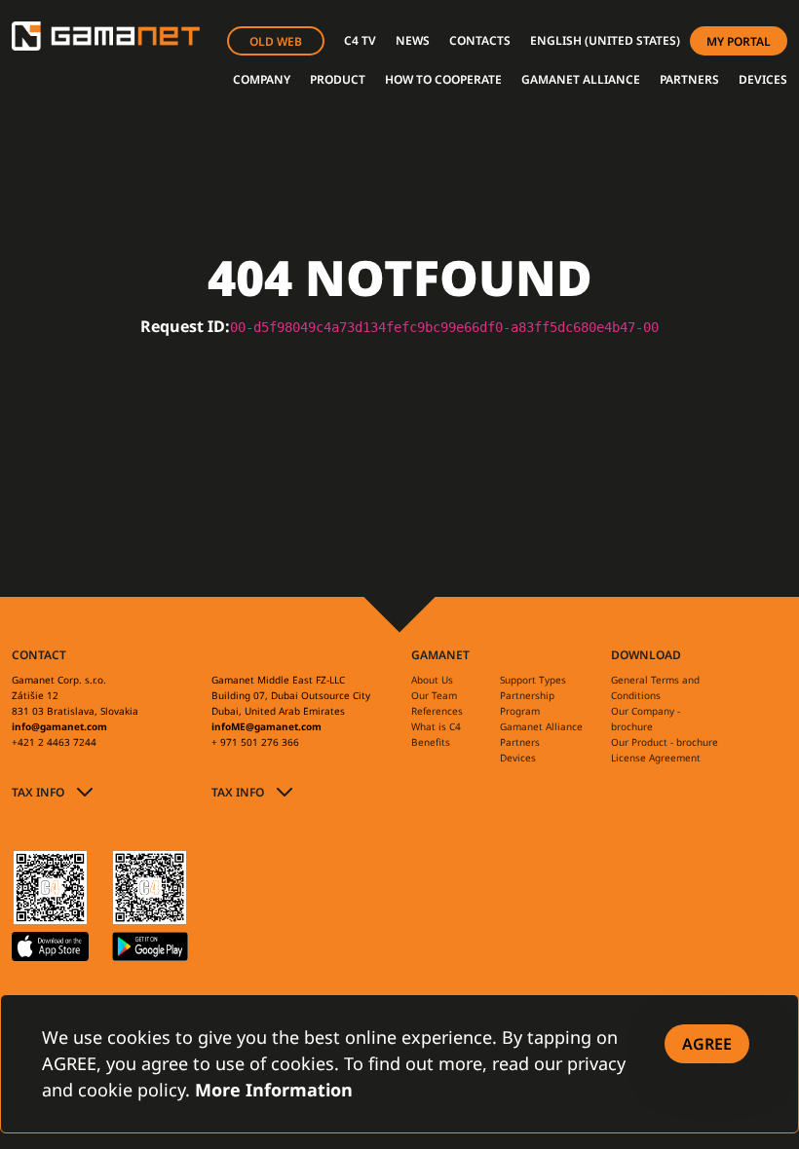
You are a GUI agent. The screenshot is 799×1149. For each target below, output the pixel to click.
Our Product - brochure (664, 742)
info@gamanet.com (59, 726)
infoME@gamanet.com (266, 726)
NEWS (413, 40)
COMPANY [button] (261, 79)
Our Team (434, 695)
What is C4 (436, 726)
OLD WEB (275, 41)
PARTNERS (689, 79)
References (437, 711)
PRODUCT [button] (337, 79)
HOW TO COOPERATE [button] (443, 79)
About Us (432, 679)
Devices (518, 757)
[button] (605, 41)
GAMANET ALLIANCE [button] (580, 79)
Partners (520, 742)
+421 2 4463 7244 (54, 742)
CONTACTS (480, 40)
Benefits (430, 742)
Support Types (533, 679)
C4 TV (360, 40)
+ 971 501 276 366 (255, 742)
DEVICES (763, 79)
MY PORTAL (738, 41)
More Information (274, 1089)
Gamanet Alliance (541, 726)
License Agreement (656, 757)
